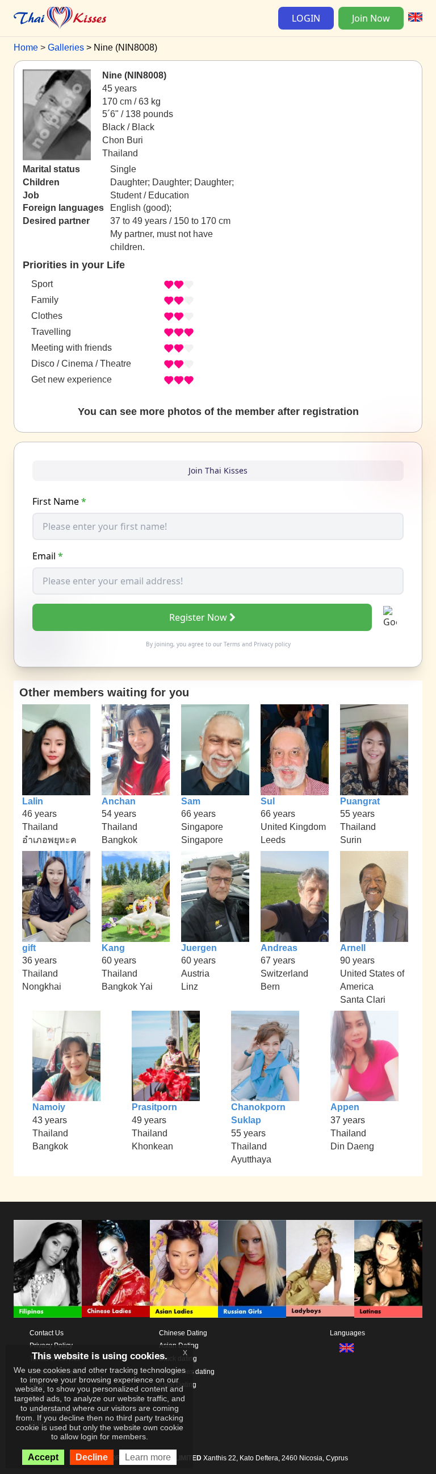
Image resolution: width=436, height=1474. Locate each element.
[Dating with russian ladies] (252, 1268)
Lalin (32, 801)
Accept (43, 1457)
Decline (92, 1457)
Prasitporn (154, 1107)
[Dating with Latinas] (388, 1268)
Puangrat (360, 801)
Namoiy (48, 1107)
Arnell (353, 948)
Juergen (199, 948)
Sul (268, 801)
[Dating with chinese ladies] (116, 1268)
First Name (59, 501)
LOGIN (306, 18)
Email (47, 556)
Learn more (148, 1457)
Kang (113, 948)
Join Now (371, 18)
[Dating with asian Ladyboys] (320, 1268)
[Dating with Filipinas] (48, 1268)
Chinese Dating (183, 1333)
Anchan (119, 801)
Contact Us (47, 1333)
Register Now (198, 617)
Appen (344, 1107)
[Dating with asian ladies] (184, 1268)
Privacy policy (272, 644)
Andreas (279, 948)
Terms (232, 644)
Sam (190, 801)
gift (29, 948)
